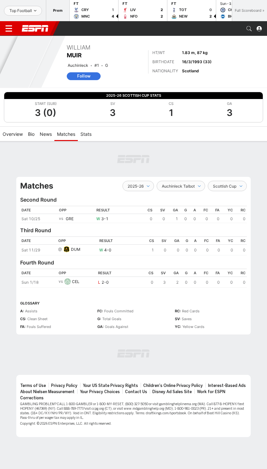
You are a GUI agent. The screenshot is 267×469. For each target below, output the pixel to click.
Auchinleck (78, 65)
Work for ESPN (211, 392)
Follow (84, 76)
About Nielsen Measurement (47, 392)
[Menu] (9, 28)
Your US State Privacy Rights (110, 385)
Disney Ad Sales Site (172, 392)
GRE (70, 218)
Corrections (32, 398)
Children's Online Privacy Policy (173, 385)
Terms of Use (33, 385)
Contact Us (136, 392)
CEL (75, 281)
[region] (133, 214)
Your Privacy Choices (100, 392)
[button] (249, 28)
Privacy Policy (64, 385)
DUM (75, 249)
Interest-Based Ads (227, 385)
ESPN (35, 28)
